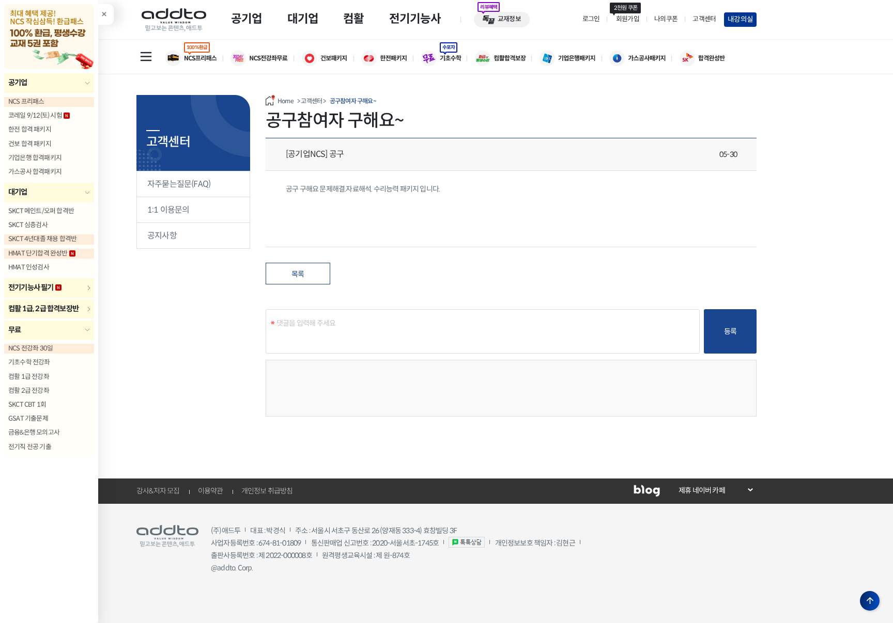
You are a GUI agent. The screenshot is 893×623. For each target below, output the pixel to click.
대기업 (17, 192)
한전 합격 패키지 (29, 129)
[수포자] (448, 58)
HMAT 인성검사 (28, 267)
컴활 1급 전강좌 (28, 377)
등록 (730, 331)
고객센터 (704, 19)
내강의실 (740, 19)
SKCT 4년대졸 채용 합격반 (42, 239)
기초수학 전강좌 (29, 362)
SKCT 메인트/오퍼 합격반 (41, 211)
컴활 (353, 18)
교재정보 (509, 19)
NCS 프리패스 (26, 102)
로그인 (591, 19)
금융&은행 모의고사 (33, 432)
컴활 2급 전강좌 (28, 391)
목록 (297, 274)
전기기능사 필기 (31, 287)
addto (174, 19)
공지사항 (162, 235)
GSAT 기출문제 (28, 418)
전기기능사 (415, 18)
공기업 (17, 82)
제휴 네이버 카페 (702, 490)
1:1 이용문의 (168, 209)
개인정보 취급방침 (267, 491)
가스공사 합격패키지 (34, 172)
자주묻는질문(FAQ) (178, 184)
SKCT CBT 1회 (27, 405)
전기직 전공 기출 (29, 447)
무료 (14, 329)
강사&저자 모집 (158, 491)
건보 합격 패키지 (29, 144)
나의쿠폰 (666, 19)
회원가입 (626, 18)
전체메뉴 (145, 56)
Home (286, 101)
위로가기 (870, 601)
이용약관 (210, 491)
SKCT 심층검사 (28, 225)
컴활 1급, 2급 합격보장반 (43, 308)
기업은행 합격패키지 (34, 158)
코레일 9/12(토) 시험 (35, 115)
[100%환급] (197, 58)
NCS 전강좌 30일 (30, 348)
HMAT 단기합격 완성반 (38, 253)
